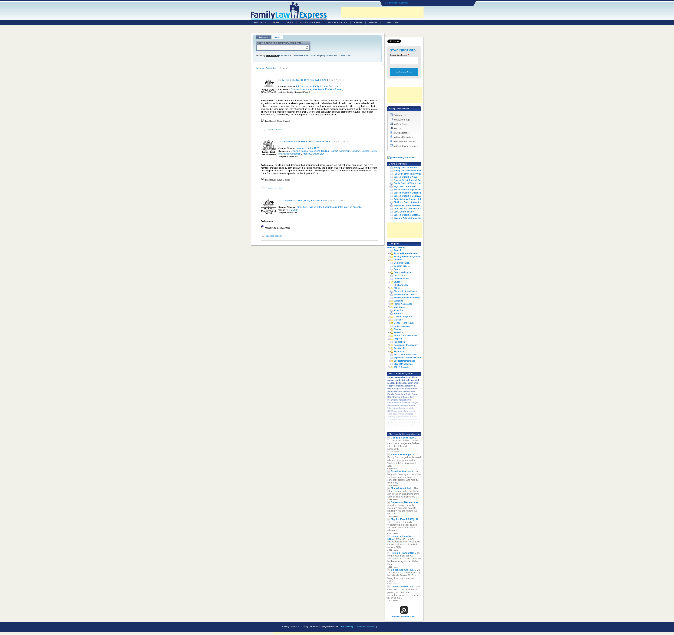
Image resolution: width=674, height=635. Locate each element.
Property (329, 89)
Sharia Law (318, 153)
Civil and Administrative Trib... (408, 218)
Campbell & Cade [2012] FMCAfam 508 (305, 200)
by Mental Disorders (403, 137)
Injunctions (399, 310)
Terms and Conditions (365, 627)
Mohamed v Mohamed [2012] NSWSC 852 (306, 141)
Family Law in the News (404, 616)
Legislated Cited (329, 55)
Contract (356, 151)
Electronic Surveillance (405, 291)
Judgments (263, 37)
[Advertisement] (382, 12)
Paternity (398, 332)
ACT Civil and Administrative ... (409, 208)
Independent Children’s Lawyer (402, 402)
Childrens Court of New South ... (409, 202)
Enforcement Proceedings (407, 297)
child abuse (393, 414)
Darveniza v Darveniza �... (405, 502)
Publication (399, 342)
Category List (400, 115)
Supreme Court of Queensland (409, 193)
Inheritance (305, 89)
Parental (398, 329)
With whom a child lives (406, 425)
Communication (401, 263)
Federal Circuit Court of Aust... (409, 180)
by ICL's (397, 128)
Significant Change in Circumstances (412, 357)
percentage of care (396, 428)
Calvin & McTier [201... (403, 586)
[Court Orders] (283, 121)
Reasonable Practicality (406, 345)
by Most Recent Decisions (406, 146)
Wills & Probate (401, 367)
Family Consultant (396, 394)
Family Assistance (403, 304)
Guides (277, 37)
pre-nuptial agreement (405, 411)
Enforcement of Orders (405, 294)
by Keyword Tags (402, 120)
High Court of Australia (405, 186)
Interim (397, 313)
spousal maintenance (406, 416)
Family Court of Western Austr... (409, 183)
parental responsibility (406, 377)
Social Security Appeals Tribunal (410, 189)
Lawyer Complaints (403, 316)
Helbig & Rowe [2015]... (403, 553)
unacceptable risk (396, 380)
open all (391, 247)
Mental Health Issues (404, 323)
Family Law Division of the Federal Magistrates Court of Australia (329, 207)
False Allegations (396, 388)
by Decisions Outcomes (405, 141)
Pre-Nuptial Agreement (289, 153)
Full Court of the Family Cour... (409, 174)
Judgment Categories (266, 68)
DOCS (390, 411)
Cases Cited (345, 55)
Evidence (398, 301)
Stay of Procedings (403, 364)
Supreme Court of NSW (307, 148)
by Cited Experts (401, 124)
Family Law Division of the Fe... (409, 170)
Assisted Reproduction (405, 253)
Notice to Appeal (402, 326)
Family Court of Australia (406, 167)
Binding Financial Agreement (305, 151)
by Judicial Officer (402, 133)
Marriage (398, 320)
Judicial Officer (300, 55)
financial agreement (405, 386)
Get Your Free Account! (396, 3)
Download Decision (274, 129)
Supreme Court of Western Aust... (410, 205)
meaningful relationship (399, 400)
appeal (390, 377)
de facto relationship (402, 390)
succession (407, 383)
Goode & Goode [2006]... (404, 437)
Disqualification (401, 278)
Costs (397, 269)
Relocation (399, 351)
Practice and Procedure (405, 335)
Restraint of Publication (405, 354)
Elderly (397, 288)
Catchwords (285, 55)
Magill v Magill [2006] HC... (405, 519)
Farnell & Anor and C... (403, 471)
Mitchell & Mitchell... (402, 488)
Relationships (400, 348)
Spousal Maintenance (404, 361)
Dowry (374, 151)
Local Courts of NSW (404, 212)
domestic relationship (409, 419)
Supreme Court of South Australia (410, 196)
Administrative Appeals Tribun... (409, 199)
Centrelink (392, 419)
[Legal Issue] (270, 121)
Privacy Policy (347, 627)
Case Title (315, 55)
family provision (407, 408)
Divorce (295, 89)
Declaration (399, 275)
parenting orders (405, 397)
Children (398, 259)
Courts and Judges (403, 272)
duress (390, 425)
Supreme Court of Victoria (407, 215)
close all (401, 247)
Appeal (397, 250)
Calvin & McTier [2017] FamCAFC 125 (304, 80)
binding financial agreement (401, 405)
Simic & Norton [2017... (403, 454)
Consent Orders (402, 266)
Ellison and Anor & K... (403, 569)
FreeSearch (272, 55)
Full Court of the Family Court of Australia (317, 86)
